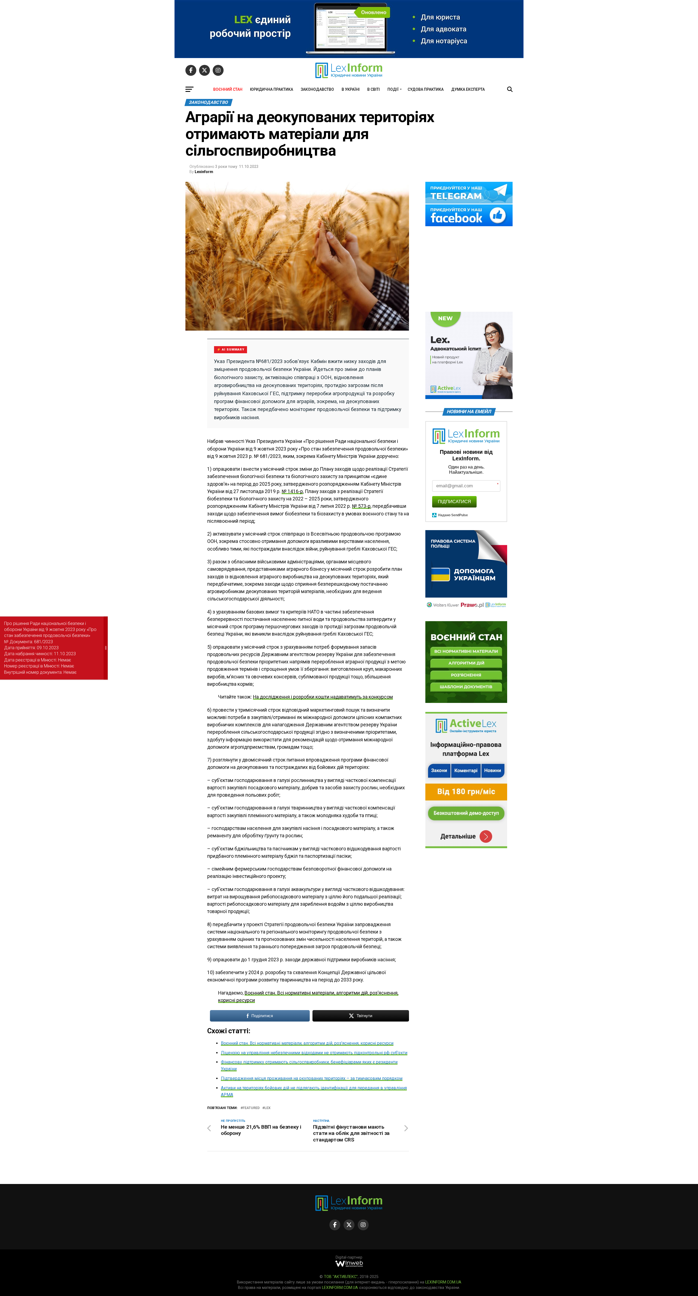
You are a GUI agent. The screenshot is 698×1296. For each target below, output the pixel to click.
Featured (251, 1108)
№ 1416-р (292, 491)
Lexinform (204, 172)
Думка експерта (468, 89)
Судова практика (426, 89)
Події (393, 89)
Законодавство (317, 89)
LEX (267, 1108)
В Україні (351, 89)
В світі (373, 89)
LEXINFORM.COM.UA (443, 1282)
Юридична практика (271, 89)
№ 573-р (361, 506)
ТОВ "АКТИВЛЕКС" (341, 1276)
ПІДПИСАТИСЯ (454, 501)
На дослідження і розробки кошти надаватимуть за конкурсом (323, 697)
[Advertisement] (469, 269)
